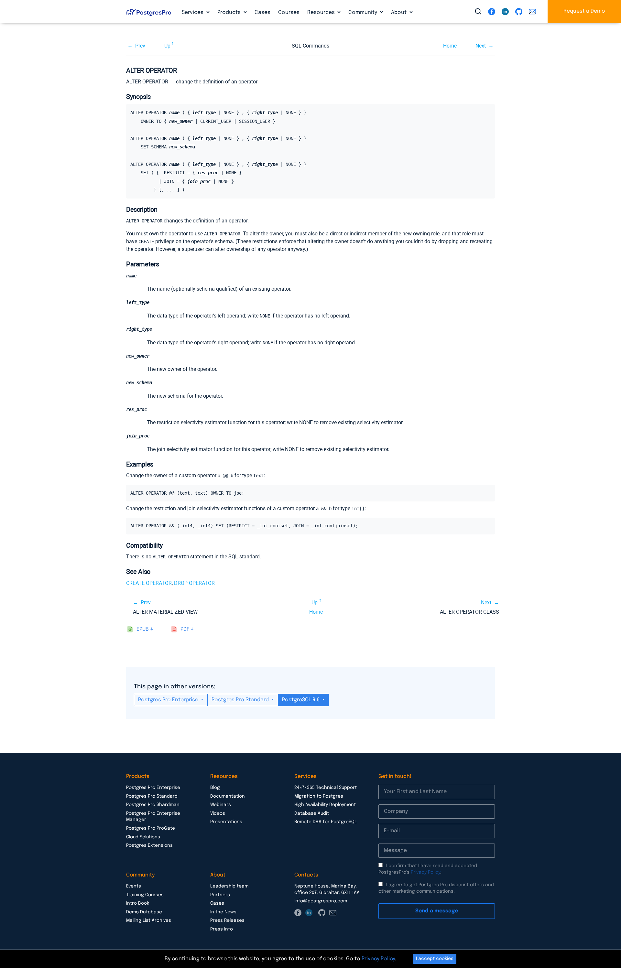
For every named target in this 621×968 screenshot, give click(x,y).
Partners (220, 895)
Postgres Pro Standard (241, 700)
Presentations (226, 822)
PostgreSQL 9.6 (301, 700)
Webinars (220, 804)
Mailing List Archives (148, 920)
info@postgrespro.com (320, 901)
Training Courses (145, 895)
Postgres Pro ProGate (150, 828)
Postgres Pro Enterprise (169, 700)
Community (363, 12)
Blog (215, 787)
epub (142, 629)
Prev (140, 46)
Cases (262, 12)
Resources (321, 12)
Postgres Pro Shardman (153, 804)
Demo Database (144, 912)
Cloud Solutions (143, 837)
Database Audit (311, 813)
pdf (184, 629)
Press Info (221, 929)
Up (167, 46)
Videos (217, 813)
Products (229, 12)
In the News (223, 912)
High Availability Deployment (325, 804)
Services (193, 12)
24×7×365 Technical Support (325, 787)
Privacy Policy (425, 872)
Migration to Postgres (318, 796)
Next (480, 46)
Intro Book (137, 903)
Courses (289, 12)
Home (450, 46)
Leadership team (229, 886)
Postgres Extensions (149, 845)
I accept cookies (434, 958)
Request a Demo (584, 11)
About (399, 12)
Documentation (227, 796)
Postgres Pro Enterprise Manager (153, 816)
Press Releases (227, 920)
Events (133, 886)
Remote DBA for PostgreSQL (325, 822)
